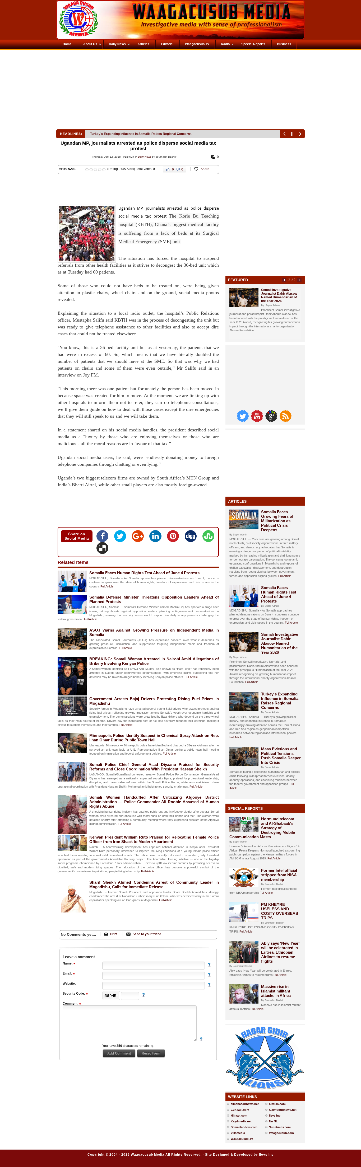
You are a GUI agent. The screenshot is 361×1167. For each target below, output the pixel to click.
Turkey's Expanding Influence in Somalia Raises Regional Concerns (279, 701)
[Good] (95, 169)
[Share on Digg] (192, 538)
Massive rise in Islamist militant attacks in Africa (276, 991)
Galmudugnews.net (283, 1109)
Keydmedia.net (241, 1121)
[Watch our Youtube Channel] (257, 420)
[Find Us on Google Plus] (272, 420)
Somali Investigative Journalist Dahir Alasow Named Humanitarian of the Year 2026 (279, 295)
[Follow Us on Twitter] (243, 420)
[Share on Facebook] (104, 538)
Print (113, 934)
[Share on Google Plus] (139, 538)
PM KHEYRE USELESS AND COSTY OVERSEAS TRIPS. (279, 911)
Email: (68, 973)
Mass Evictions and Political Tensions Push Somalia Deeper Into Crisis (143, 134)
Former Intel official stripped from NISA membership (279, 875)
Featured (238, 280)
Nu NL (273, 1121)
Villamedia (238, 1133)
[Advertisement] (118, 91)
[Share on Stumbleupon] (208, 538)
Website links (242, 1097)
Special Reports (245, 808)
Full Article (106, 586)
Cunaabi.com (240, 1109)
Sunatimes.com (280, 1127)
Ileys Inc (274, 1115)
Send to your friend (147, 934)
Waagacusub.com (281, 1133)
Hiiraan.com (239, 1115)
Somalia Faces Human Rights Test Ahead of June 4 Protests (144, 573)
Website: (69, 983)
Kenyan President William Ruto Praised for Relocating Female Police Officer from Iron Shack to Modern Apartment (154, 839)
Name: (68, 963)
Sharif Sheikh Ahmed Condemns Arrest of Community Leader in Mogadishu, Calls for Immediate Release (154, 884)
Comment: (71, 1003)
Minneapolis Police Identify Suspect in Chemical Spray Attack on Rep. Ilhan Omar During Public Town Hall (154, 737)
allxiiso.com (277, 1103)
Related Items (73, 562)
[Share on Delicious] (102, 550)
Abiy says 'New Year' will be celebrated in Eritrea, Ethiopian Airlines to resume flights (280, 952)
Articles (237, 501)
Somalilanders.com (244, 1127)
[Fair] (91, 169)
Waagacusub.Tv (242, 1138)
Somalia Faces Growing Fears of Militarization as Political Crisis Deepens (277, 521)
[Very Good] (100, 169)
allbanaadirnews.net (245, 1103)
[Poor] (87, 169)
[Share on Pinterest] (174, 538)
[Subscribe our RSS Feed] (285, 420)
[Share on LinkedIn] (156, 538)
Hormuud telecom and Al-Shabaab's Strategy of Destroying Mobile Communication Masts (262, 828)
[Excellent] (104, 169)
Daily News (144, 156)
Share (205, 169)
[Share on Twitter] (121, 538)
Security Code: (74, 993)
